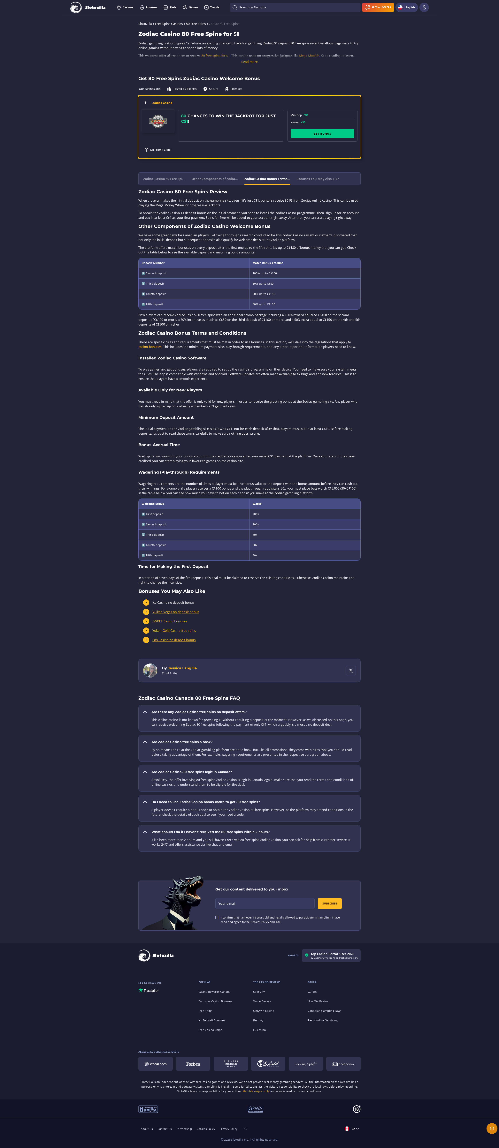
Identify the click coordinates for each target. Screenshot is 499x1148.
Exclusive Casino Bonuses (215, 1001)
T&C (244, 1129)
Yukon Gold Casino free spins (174, 630)
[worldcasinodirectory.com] (268, 1064)
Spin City (259, 992)
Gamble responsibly (256, 1091)
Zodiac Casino (162, 103)
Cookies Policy (206, 1129)
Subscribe (329, 903)
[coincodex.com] (343, 1064)
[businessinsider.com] (231, 1064)
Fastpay (258, 1020)
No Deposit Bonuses (211, 1020)
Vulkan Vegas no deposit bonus (175, 612)
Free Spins (205, 1011)
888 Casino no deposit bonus (174, 640)
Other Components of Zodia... (215, 179)
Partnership (184, 1129)
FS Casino (259, 1030)
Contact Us (164, 1129)
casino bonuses (150, 347)
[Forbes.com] (193, 1064)
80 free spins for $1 (215, 56)
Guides (312, 992)
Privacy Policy (228, 1129)
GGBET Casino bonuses (169, 621)
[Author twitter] (351, 670)
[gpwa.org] (255, 1109)
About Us (147, 1129)
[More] (492, 1128)
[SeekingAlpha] (306, 1064)
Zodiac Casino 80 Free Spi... (164, 179)
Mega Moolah (309, 56)
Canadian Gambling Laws (324, 1011)
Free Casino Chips (210, 1030)
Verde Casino (262, 1001)
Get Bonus (322, 133)
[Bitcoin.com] (155, 1064)
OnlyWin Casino (263, 1011)
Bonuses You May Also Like (317, 179)
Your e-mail (227, 903)
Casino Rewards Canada (214, 992)
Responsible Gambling (323, 1020)
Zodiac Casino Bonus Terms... (267, 179)
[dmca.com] (148, 1109)
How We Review (318, 1001)
